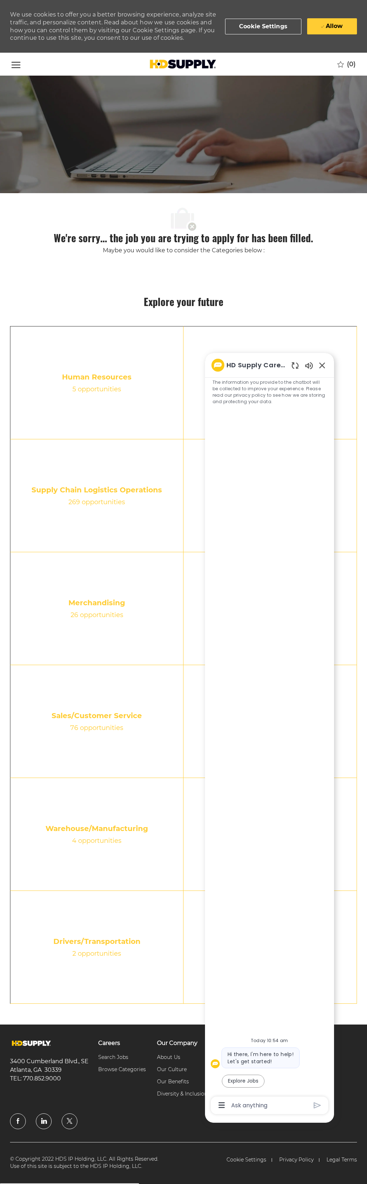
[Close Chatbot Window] (322, 365)
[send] (317, 1105)
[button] (263, 26)
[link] (31, 1043)
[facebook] (18, 1121)
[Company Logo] (182, 64)
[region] (269, 735)
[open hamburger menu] (15, 64)
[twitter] (69, 1121)
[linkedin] (44, 1121)
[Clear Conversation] (295, 365)
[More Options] (221, 1105)
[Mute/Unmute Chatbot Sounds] (309, 365)
